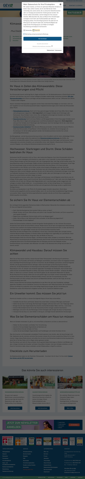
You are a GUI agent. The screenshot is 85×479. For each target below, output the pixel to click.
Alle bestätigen (42, 38)
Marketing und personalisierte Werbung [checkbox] (36, 34)
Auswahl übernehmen (42, 43)
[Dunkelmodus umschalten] (60, 4)
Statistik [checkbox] (37, 30)
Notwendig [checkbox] (28, 30)
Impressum (58, 50)
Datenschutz (50, 50)
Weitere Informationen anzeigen (42, 46)
